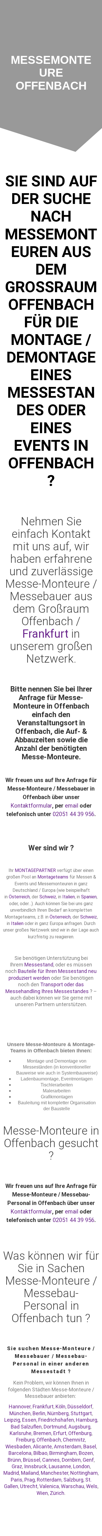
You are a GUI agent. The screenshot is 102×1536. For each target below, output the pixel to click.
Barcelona (19, 1453)
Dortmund (55, 1427)
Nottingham (84, 1473)
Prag (29, 1480)
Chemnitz (74, 1440)
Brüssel (31, 1460)
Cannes (51, 1460)
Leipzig (12, 1420)
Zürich (57, 1493)
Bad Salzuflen (26, 1427)
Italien (68, 896)
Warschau (72, 1486)
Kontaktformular (31, 805)
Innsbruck (35, 1466)
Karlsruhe (20, 1433)
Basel (89, 1446)
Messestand (38, 965)
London (81, 1466)
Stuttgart (81, 1413)
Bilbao (40, 1453)
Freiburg (25, 1440)
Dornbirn (71, 1460)
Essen (29, 1420)
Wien (42, 1493)
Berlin (39, 1413)
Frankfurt (46, 633)
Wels (91, 1486)
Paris (16, 1480)
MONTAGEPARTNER (35, 870)
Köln (60, 1406)
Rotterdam (49, 1480)
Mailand (30, 1473)
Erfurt (59, 1433)
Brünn (14, 1460)
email (71, 805)
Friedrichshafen (56, 1420)
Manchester (54, 1473)
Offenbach (49, 1440)
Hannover (20, 1406)
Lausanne (60, 1466)
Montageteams (52, 877)
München (20, 1413)
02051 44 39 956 (73, 814)
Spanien (89, 896)
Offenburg (80, 1433)
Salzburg (73, 1480)
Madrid (11, 1473)
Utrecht (28, 1486)
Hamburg (86, 1420)
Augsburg (79, 1427)
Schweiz (47, 896)
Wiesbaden (18, 1446)
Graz (17, 1466)
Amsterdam (67, 1446)
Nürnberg (58, 1413)
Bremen (42, 1433)
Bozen (86, 1453)
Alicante (42, 1446)
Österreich (19, 896)
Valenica (49, 1486)
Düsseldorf (79, 1406)
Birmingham (63, 1453)
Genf (88, 1460)
